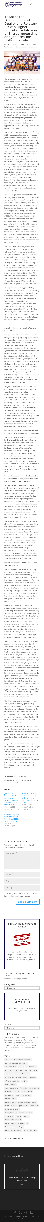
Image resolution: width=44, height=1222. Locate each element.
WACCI (25, 1130)
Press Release (33, 1106)
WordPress (22, 1219)
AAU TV (21, 1067)
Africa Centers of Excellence (20, 1074)
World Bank (33, 1130)
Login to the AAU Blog (13, 1156)
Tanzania (18, 1116)
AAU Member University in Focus (20, 1060)
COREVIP (8, 1092)
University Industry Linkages (14, 1127)
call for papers (34, 1088)
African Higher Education (13, 1077)
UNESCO (26, 1116)
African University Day (12, 1081)
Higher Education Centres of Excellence (17, 1102)
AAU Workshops (31, 1067)
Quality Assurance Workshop (14, 1113)
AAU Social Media (10, 1067)
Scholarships (9, 1116)
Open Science (22, 1106)
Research (29, 1113)
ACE (6, 1070)
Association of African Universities (16, 1088)
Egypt (30, 1092)
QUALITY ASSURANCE (12, 1109)
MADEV (13, 1106)
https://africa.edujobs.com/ (18, 954)
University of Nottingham (13, 1130)
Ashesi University (10, 1084)
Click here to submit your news (15, 979)
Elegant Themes (21, 1216)
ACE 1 (12, 1070)
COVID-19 (16, 1092)
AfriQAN (24, 1081)
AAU (6, 1060)
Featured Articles (20, 47)
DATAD (23, 1092)
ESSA (17, 1095)
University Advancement (13, 1120)
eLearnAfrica (9, 1095)
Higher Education (10, 1099)
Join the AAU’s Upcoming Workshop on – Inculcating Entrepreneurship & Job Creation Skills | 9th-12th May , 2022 (12, 799)
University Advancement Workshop (16, 1123)
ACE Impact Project (31, 1070)
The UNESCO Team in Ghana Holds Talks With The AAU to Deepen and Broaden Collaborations (30, 798)
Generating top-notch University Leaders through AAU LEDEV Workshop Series (12, 817)
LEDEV (7, 1106)
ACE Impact (19, 1070)
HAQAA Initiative (26, 1095)
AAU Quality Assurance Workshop (16, 1063)
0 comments (32, 47)
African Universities (29, 1077)
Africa (7, 1074)
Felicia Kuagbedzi (13, 44)
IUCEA (34, 1102)
